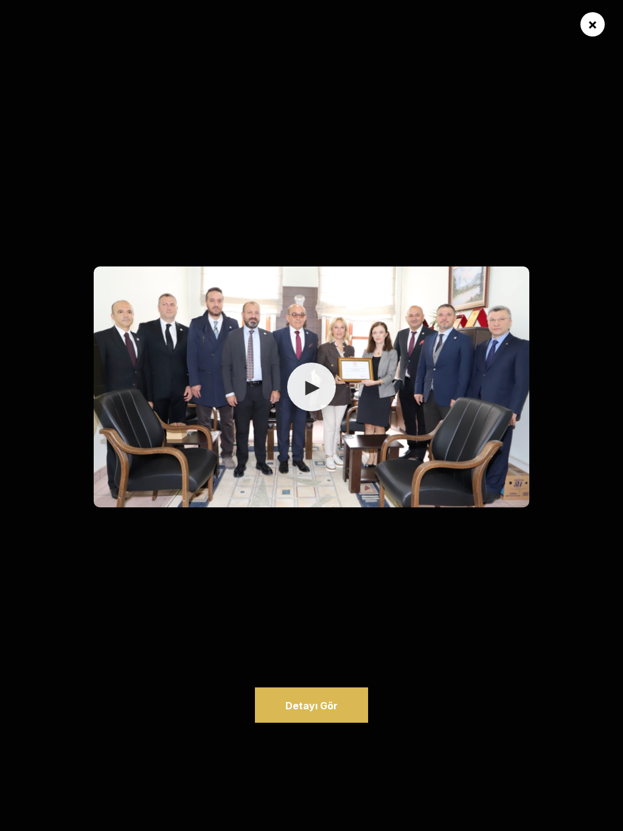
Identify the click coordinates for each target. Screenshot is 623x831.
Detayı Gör (311, 706)
